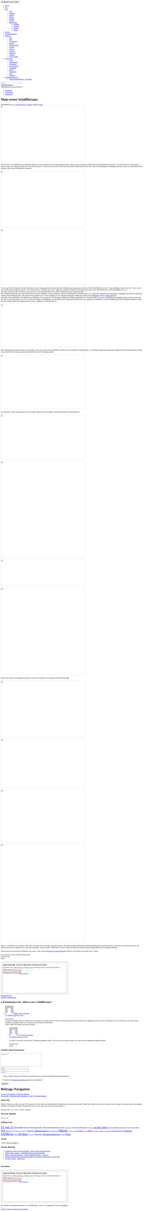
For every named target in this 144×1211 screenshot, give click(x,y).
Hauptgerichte (14, 45)
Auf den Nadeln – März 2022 (15, 1159)
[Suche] (21, 83)
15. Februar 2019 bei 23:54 (14, 1015)
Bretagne (12, 75)
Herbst (15, 28)
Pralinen (12, 55)
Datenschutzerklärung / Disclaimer (20, 79)
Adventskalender (35, 1127)
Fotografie (23, 1131)
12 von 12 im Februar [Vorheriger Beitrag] (15, 1094)
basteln (121, 1127)
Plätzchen (12, 53)
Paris (11, 74)
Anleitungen (82, 1127)
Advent (26, 1127)
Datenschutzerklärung (23, 973)
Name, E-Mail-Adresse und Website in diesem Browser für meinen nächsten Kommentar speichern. (36, 1076)
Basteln (11, 19)
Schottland (12, 68)
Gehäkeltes (30, 1131)
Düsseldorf (13, 64)
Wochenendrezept (51, 1134)
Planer (105, 1131)
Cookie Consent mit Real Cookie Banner (14, 1209)
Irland (11, 70)
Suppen (11, 43)
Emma (16, 1013)
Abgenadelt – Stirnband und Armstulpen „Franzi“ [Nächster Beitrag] (23, 1096)
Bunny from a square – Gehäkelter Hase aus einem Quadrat (25, 1153)
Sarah (41, 104)
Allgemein (8, 90)
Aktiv (11, 60)
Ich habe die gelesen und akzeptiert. (23, 1080)
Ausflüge (110, 1127)
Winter (15, 30)
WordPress (64, 1205)
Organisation (96, 1131)
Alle (10, 11)
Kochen (79, 1131)
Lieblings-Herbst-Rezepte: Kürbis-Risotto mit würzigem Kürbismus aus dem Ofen (32, 1157)
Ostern (102, 1131)
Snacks (11, 49)
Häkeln (11, 15)
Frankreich (12, 72)
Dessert (11, 47)
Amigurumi (68, 1127)
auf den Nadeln (100, 1127)
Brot (10, 40)
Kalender (70, 1131)
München (4, 997)
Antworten (25, 1013)
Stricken (12, 13)
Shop (15, 1134)
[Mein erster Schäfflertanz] (43, 161)
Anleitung (74, 1127)
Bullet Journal (131, 1127)
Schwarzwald (13, 66)
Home (7, 6)
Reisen (109, 1131)
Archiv (3, 1143)
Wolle (68, 1134)
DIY (6, 9)
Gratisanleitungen (11, 34)
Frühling (16, 24)
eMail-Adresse (8, 970)
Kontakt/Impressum (11, 77)
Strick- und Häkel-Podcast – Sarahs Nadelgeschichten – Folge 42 (26, 1155)
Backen (115, 1127)
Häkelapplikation (53, 1131)
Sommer (16, 26)
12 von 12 (7, 1127)
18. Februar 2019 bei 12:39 (18, 1037)
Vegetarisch (13, 41)
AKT (62, 1127)
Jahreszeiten (13, 23)
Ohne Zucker (13, 57)
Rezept (121, 1131)
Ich (6, 7)
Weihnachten (38, 1134)
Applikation (90, 1127)
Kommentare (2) (6, 996)
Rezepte (7, 36)
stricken (23, 1134)
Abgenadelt (18, 1127)
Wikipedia (95, 295)
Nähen (11, 17)
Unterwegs (8, 58)
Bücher (7, 32)
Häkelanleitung (41, 1131)
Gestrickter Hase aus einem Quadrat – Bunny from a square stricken (27, 1151)
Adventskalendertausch (51, 1127)
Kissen (74, 1131)
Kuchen (12, 51)
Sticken (11, 21)
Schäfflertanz (12, 997)
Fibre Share (16, 1131)
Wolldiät (62, 1134)
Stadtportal (108, 295)
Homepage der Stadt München (56, 951)
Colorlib (49, 1205)
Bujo (124, 1127)
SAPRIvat (7, 1134)
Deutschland (13, 62)
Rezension (115, 1131)
